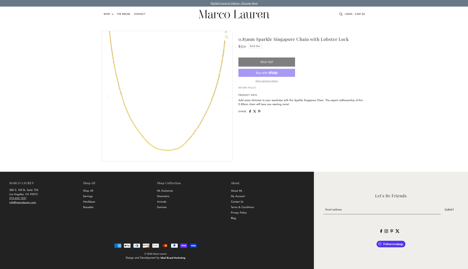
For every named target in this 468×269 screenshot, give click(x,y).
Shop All (88, 191)
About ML (236, 191)
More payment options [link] (267, 81)
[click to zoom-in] (226, 37)
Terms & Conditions (242, 207)
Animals (161, 202)
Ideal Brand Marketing (173, 258)
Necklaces (89, 202)
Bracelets (88, 207)
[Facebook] (381, 231)
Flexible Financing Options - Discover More (234, 3)
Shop (107, 14)
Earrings (88, 196)
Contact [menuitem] (139, 14)
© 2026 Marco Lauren (155, 253)
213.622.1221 (17, 198)
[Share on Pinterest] (259, 111)
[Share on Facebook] (250, 111)
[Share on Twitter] (254, 111)
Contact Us (237, 202)
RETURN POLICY (247, 87)
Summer (162, 207)
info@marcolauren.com (22, 202)
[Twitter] (397, 231)
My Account (238, 196)
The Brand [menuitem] (123, 14)
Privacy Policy (239, 213)
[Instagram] (386, 231)
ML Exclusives (165, 191)
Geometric (163, 196)
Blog (233, 218)
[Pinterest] (391, 231)
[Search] (341, 14)
